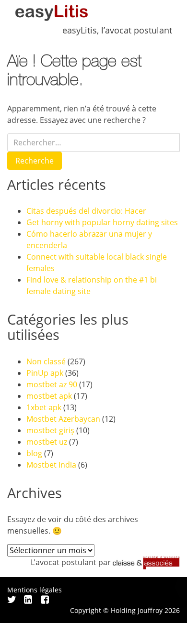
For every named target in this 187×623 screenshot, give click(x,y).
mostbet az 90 (51, 384)
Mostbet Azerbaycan (63, 419)
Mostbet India (51, 464)
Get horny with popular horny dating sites (102, 222)
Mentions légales (34, 589)
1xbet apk (43, 407)
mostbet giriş (50, 430)
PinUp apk (44, 373)
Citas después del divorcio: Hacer (86, 211)
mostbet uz (46, 442)
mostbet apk (49, 396)
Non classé (46, 361)
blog (34, 453)
